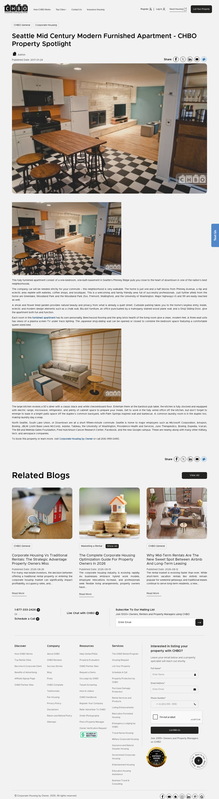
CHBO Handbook (88, 697)
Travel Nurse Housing (122, 733)
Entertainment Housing (123, 765)
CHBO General (22, 25)
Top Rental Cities (23, 660)
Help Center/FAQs (89, 654)
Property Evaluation (89, 660)
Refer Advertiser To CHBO (93, 710)
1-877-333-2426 (26, 609)
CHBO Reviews (54, 660)
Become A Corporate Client (28, 666)
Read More (18, 593)
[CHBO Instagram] (182, 796)
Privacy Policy (54, 703)
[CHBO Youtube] (169, 796)
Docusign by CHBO (89, 679)
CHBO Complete (55, 685)
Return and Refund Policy (59, 716)
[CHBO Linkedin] (188, 796)
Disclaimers (53, 710)
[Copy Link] (204, 59)
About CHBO (53, 654)
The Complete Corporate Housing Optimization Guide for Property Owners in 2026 (107, 559)
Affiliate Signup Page (25, 679)
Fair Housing (53, 697)
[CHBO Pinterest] (195, 796)
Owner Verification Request (93, 728)
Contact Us (77, 9)
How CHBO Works (42, 9)
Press (50, 679)
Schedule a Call (25, 618)
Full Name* (156, 668)
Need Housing (177, 9)
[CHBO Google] (201, 796)
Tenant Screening (88, 685)
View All (194, 475)
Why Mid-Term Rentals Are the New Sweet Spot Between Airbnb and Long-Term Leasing (174, 559)
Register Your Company (91, 703)
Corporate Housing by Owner (76, 439)
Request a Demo (88, 672)
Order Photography (89, 716)
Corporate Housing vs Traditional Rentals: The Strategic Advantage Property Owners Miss (39, 559)
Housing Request (120, 660)
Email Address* (158, 683)
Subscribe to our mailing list (135, 609)
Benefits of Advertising (26, 672)
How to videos (87, 691)
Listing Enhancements (123, 707)
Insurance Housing (96, 9)
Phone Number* (158, 698)
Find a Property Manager (92, 722)
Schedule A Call (119, 672)
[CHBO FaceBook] (162, 796)
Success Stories (54, 666)
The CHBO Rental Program (125, 654)
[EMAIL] (199, 622)
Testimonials (53, 691)
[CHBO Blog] (175, 796)
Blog (49, 672)
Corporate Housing (46, 25)
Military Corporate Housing (125, 739)
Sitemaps (51, 722)
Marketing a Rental (91, 546)
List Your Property (201, 9)
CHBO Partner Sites (24, 685)
